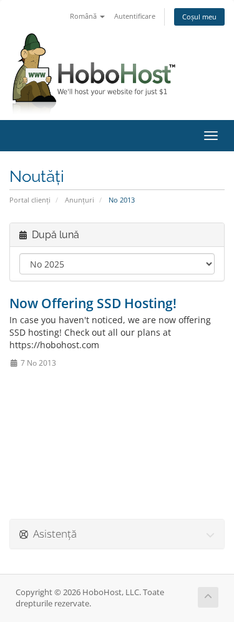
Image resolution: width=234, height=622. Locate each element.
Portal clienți (30, 199)
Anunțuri (79, 199)
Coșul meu (199, 16)
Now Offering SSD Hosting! (93, 303)
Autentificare (134, 16)
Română (84, 16)
